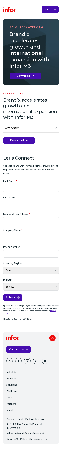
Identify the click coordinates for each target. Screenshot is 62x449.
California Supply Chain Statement (25, 433)
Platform (11, 391)
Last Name (9, 197)
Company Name (12, 230)
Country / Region (12, 263)
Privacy (10, 419)
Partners (11, 404)
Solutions (11, 385)
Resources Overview (27, 27)
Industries (11, 372)
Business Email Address (15, 214)
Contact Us (16, 349)
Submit (10, 297)
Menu (48, 9)
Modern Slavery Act (35, 419)
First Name (9, 181)
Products (11, 378)
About (9, 410)
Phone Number (11, 247)
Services (10, 397)
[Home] (9, 9)
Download (27, 76)
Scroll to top (52, 338)
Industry (7, 280)
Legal (20, 419)
